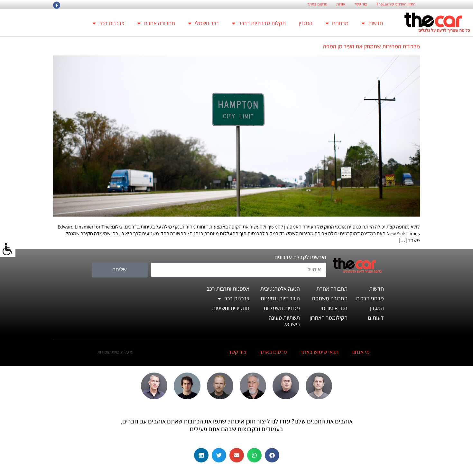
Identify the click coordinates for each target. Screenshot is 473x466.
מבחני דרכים (370, 298)
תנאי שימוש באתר (319, 351)
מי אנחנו (360, 351)
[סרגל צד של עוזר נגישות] (7, 249)
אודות (340, 4)
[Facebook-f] (56, 5)
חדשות (375, 23)
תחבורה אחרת (159, 23)
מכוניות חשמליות (282, 308)
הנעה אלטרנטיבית (280, 288)
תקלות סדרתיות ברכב (262, 23)
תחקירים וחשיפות (230, 308)
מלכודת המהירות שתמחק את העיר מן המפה (371, 46)
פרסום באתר (317, 4)
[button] (272, 455)
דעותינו (376, 317)
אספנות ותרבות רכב (228, 288)
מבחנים (340, 23)
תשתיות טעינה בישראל (284, 321)
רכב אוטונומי (334, 308)
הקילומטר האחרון (329, 317)
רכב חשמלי (207, 23)
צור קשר (360, 4)
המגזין (305, 23)
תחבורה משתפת (330, 298)
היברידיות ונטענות (280, 298)
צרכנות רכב (111, 23)
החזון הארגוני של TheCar (395, 4)
